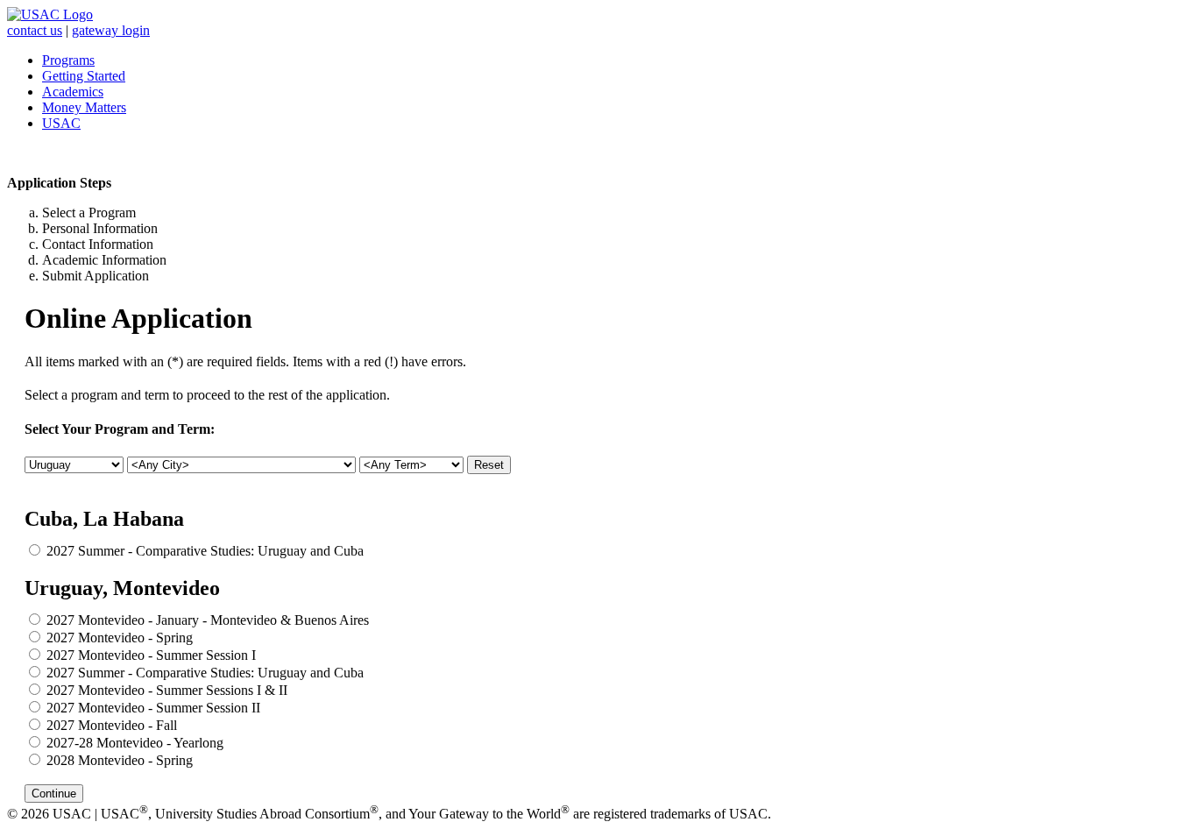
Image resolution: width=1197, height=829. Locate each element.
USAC (61, 123)
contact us (34, 30)
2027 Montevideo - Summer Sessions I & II (166, 690)
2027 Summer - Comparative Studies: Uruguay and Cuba (205, 550)
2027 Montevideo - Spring (119, 637)
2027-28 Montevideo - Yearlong (134, 742)
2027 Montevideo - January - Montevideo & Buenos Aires (207, 620)
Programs (68, 60)
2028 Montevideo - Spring (119, 760)
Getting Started (83, 75)
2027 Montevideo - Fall (111, 725)
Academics (72, 91)
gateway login (111, 30)
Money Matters (84, 107)
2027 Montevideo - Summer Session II (153, 707)
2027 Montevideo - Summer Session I (151, 655)
